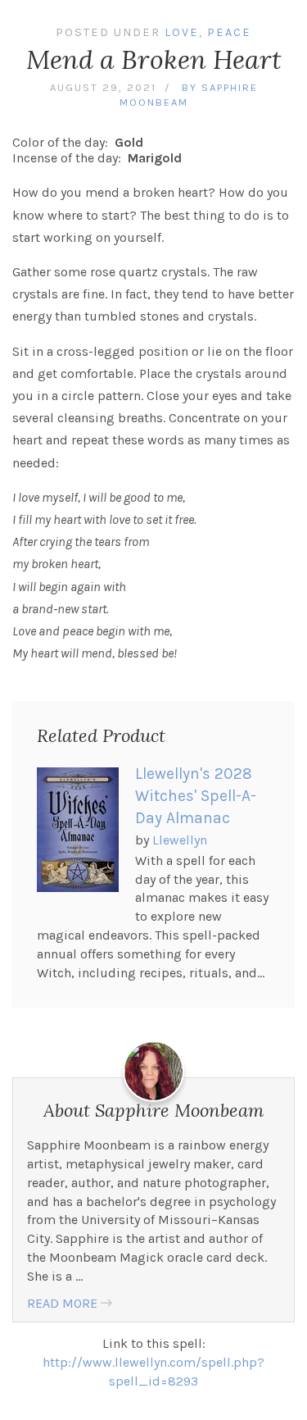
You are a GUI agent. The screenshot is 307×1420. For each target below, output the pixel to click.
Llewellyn (179, 840)
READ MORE (62, 1303)
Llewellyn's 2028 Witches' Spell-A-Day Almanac (195, 796)
